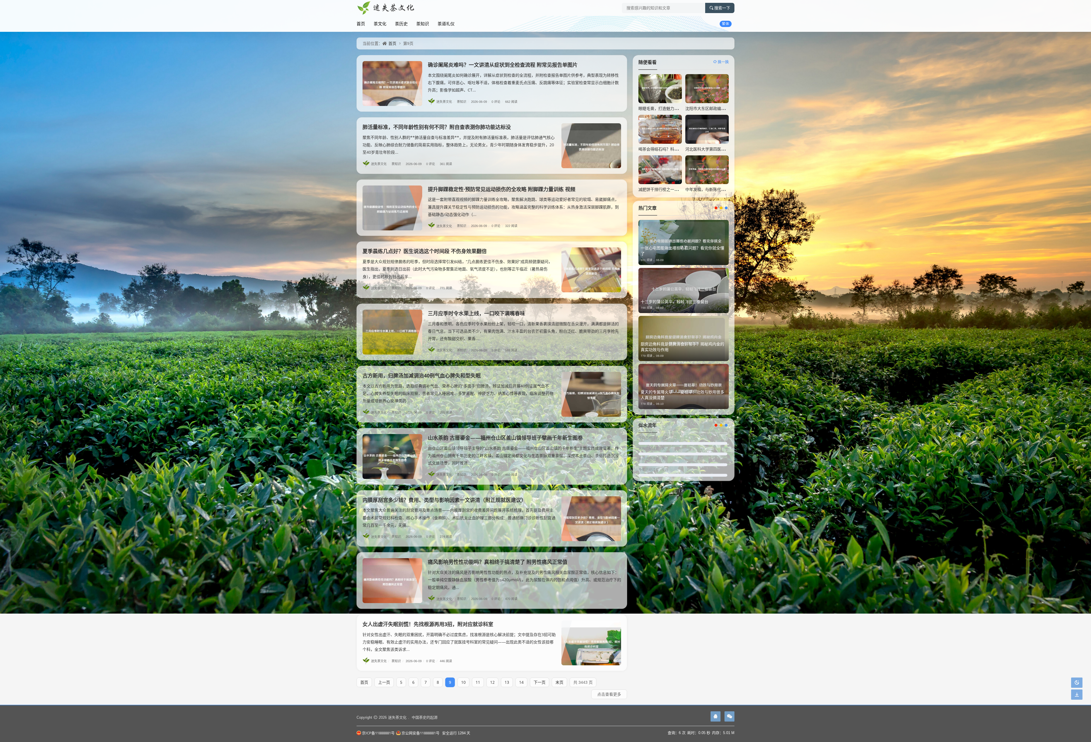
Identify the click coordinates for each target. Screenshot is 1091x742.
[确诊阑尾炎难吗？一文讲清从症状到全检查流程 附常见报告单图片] (392, 83)
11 (478, 682)
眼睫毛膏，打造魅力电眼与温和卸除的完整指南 (680, 108)
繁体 (725, 23)
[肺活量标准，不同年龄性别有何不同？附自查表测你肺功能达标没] (591, 145)
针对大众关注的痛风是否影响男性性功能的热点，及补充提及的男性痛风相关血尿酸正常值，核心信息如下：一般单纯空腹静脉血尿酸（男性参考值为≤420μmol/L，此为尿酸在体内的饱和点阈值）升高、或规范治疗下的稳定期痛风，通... (524, 580)
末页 (559, 682)
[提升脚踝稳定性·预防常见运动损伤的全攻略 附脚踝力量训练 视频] (392, 207)
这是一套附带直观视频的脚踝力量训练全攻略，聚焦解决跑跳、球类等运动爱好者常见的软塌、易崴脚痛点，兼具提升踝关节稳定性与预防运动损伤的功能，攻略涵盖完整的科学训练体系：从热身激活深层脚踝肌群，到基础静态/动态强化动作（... (523, 207)
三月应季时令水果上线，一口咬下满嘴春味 (476, 313)
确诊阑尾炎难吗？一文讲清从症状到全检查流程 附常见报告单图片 (503, 64)
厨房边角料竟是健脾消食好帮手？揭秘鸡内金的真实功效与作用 (682, 346)
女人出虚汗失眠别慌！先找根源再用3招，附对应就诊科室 (428, 624)
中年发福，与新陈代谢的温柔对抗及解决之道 (725, 189)
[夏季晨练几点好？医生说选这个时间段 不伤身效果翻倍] (591, 269)
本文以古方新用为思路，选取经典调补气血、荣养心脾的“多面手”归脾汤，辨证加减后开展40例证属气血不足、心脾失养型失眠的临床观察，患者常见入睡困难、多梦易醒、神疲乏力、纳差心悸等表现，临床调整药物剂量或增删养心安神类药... (458, 393)
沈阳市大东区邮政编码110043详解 (716, 108)
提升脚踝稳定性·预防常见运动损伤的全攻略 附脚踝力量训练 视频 (501, 189)
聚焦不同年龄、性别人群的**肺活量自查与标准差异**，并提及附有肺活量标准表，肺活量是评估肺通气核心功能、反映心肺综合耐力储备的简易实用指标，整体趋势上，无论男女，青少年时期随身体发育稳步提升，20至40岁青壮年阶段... (459, 145)
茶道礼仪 (446, 23)
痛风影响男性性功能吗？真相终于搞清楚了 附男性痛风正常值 (497, 561)
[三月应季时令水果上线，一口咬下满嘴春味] (392, 332)
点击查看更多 (609, 694)
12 (492, 682)
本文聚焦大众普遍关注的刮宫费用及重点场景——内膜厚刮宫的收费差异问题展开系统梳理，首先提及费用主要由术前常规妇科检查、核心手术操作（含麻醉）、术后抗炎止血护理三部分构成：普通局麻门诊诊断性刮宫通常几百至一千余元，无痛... (459, 517)
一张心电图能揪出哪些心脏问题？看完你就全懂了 (682, 250)
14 (521, 682)
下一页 (540, 682)
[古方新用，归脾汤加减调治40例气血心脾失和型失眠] (591, 394)
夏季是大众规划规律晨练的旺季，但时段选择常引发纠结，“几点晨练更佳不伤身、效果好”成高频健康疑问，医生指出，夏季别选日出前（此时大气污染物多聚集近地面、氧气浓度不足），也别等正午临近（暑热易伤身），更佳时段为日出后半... (457, 269)
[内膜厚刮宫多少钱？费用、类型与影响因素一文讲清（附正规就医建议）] (591, 518)
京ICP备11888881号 (378, 732)
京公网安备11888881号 (420, 732)
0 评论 (497, 101)
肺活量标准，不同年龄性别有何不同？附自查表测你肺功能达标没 (437, 127)
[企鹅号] (716, 716)
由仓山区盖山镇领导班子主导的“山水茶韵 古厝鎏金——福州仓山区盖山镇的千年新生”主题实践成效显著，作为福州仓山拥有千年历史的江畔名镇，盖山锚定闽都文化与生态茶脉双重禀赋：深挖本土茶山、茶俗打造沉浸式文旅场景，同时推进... (523, 455)
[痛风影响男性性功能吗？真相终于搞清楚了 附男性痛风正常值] (392, 580)
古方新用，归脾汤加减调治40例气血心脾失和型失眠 (422, 375)
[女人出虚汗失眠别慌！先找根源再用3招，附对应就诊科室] (591, 642)
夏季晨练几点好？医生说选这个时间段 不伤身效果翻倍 (425, 251)
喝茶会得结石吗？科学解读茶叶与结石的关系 (678, 149)
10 (463, 682)
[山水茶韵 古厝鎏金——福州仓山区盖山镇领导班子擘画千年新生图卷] (392, 456)
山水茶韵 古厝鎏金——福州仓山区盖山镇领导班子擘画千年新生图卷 (505, 437)
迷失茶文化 (445, 101)
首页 (361, 23)
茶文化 (380, 23)
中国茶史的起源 (425, 717)
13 (507, 682)
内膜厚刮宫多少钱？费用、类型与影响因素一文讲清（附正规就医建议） (444, 500)
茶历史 (401, 23)
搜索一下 (722, 8)
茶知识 (422, 23)
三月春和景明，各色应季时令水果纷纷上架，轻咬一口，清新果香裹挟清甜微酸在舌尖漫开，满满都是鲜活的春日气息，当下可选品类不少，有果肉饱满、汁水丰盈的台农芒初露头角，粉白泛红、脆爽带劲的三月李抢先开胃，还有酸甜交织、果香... (523, 331)
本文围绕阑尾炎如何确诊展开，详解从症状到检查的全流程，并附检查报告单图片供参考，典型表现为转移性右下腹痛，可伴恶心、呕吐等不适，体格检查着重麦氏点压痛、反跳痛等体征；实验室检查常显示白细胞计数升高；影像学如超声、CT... (523, 82)
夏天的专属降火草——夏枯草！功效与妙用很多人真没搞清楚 (682, 394)
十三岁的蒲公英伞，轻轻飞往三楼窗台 (674, 301)
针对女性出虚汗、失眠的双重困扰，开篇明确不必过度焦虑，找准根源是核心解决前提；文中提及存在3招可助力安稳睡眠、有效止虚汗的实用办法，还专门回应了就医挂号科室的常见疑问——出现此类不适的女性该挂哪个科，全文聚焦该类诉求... (459, 642)
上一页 (384, 682)
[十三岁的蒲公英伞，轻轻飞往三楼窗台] (683, 290)
